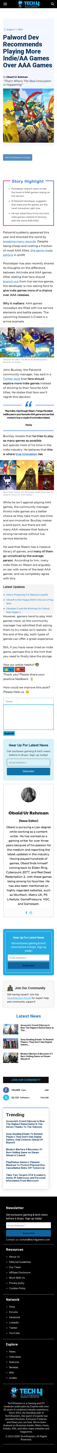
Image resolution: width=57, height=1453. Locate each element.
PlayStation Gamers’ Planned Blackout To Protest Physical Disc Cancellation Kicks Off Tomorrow (25, 1165)
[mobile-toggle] (5, 4)
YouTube (14, 1333)
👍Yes (9, 669)
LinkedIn (14, 1322)
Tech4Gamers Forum (19, 998)
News (12, 1351)
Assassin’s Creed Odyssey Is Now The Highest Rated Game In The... (37, 1028)
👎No (20, 669)
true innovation (26, 454)
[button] (52, 4)
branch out (11, 281)
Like (47, 1090)
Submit (9, 733)
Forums (13, 1312)
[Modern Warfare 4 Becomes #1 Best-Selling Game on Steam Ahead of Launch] (10, 1058)
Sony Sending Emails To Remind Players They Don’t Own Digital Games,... (37, 1042)
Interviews (15, 1356)
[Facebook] (16, 167)
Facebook (14, 1317)
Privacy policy (16, 1283)
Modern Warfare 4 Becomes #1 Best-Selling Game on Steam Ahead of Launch (24, 1152)
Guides (13, 1378)
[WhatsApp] (30, 167)
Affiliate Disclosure (19, 1272)
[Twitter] (23, 167)
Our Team (15, 1267)
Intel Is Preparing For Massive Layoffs (27, 594)
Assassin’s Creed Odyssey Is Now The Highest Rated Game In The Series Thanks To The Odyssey (25, 1124)
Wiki (11, 1372)
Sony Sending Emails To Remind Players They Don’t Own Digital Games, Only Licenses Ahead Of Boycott (24, 1138)
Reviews (13, 1367)
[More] (44, 167)
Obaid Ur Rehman (17, 77)
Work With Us (17, 1277)
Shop (12, 1306)
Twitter (13, 1327)
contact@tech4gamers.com (34, 1239)
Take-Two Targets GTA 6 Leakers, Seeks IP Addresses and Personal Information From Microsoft (26, 1178)
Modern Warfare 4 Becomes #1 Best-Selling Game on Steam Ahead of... (37, 1056)
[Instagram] (30, 912)
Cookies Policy (17, 1288)
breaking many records (19, 241)
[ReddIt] (37, 167)
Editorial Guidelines (20, 1262)
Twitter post (11, 378)
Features (14, 1362)
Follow (45, 1097)
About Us (14, 1256)
